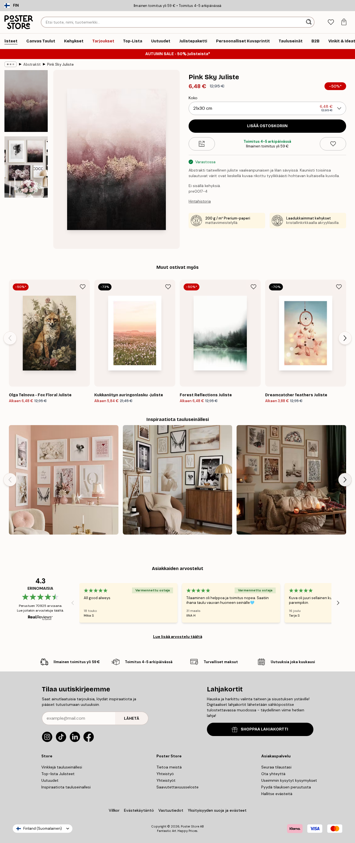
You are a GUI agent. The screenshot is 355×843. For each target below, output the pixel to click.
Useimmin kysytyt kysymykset (289, 780)
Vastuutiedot (170, 810)
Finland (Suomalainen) (42, 828)
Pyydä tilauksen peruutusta (286, 787)
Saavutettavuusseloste (177, 787)
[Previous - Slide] (10, 338)
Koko (193, 97)
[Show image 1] (26, 101)
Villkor (114, 810)
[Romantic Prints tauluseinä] (63, 480)
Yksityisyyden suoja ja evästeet (217, 810)
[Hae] (309, 22)
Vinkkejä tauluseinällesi (61, 767)
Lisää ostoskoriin (267, 126)
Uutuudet (50, 780)
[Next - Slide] (345, 338)
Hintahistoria (200, 201)
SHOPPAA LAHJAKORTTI (264, 729)
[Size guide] (202, 143)
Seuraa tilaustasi (276, 767)
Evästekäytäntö (139, 810)
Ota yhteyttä (273, 773)
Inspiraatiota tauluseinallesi (66, 787)
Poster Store (190, 826)
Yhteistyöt (166, 780)
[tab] (330, 22)
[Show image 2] (26, 167)
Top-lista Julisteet (58, 773)
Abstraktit (31, 64)
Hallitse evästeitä (276, 793)
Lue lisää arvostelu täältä (177, 636)
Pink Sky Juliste (60, 64)
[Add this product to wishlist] (333, 143)
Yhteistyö (165, 773)
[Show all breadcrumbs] (10, 64)
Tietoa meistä (169, 767)
